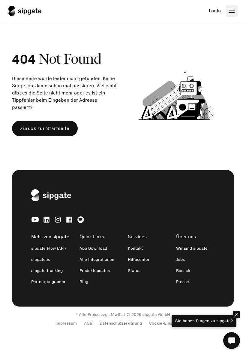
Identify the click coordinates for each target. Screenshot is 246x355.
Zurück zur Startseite (45, 128)
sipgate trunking (47, 270)
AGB (88, 323)
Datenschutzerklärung (121, 323)
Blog (84, 281)
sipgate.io (40, 259)
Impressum (66, 323)
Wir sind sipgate (192, 248)
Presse (182, 281)
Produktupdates (95, 270)
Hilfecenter (138, 259)
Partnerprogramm (48, 281)
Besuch (183, 270)
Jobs (180, 259)
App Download (93, 248)
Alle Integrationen (97, 259)
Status (134, 270)
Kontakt (135, 248)
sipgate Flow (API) (48, 248)
